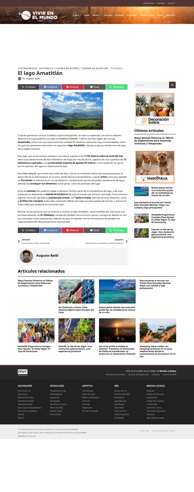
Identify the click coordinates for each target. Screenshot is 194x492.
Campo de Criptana (155, 401)
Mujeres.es (87, 407)
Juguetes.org (120, 401)
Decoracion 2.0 (24, 391)
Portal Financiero (121, 414)
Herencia (151, 414)
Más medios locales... (156, 418)
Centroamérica (27, 68)
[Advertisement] (97, 43)
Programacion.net (58, 391)
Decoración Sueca (26, 397)
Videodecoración (25, 404)
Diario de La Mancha (156, 411)
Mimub (21, 414)
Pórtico (21, 418)
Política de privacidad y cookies (163, 431)
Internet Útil (55, 414)
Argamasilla (152, 397)
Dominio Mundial (122, 394)
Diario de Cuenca (154, 407)
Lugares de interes (67, 68)
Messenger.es (56, 394)
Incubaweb (55, 401)
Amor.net (86, 401)
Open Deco (23, 394)
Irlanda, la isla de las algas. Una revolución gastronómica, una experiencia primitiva (162, 233)
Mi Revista (119, 418)
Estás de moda (88, 394)
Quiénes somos (148, 3)
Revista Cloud (56, 411)
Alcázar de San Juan (155, 394)
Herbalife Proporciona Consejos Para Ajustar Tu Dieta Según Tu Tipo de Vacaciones (163, 218)
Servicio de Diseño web (138, 374)
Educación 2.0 (120, 391)
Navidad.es (119, 397)
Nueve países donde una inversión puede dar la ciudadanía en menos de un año (162, 191)
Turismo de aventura (94, 68)
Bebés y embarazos (90, 397)
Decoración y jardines (27, 411)
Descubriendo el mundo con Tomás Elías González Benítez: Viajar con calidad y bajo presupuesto (152, 205)
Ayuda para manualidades (29, 407)
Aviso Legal (145, 431)
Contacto (171, 3)
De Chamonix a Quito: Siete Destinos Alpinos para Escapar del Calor (76, 310)
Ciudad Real (152, 404)
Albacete (150, 391)
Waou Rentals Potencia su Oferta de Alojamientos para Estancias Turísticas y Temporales (153, 140)
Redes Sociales (56, 407)
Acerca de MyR (169, 374)
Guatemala (46, 68)
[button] (80, 15)
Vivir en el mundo (90, 411)
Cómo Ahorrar (120, 411)
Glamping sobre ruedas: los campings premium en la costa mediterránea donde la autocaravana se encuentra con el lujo (158, 351)
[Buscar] (172, 85)
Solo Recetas (87, 391)
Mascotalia (119, 407)
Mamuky (86, 404)
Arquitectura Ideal (26, 401)
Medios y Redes (168, 371)
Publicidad (161, 3)
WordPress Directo (58, 404)
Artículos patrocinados (115, 374)
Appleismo (54, 397)
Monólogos (119, 404)
